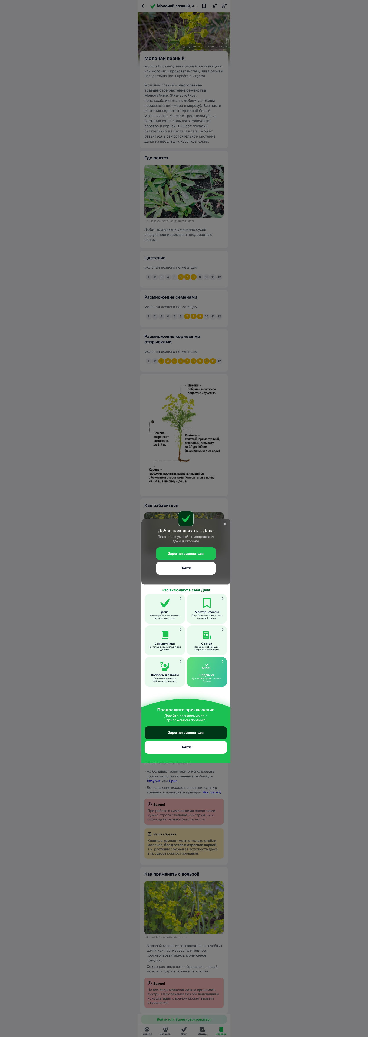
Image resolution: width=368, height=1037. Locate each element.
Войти (186, 568)
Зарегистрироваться (186, 553)
